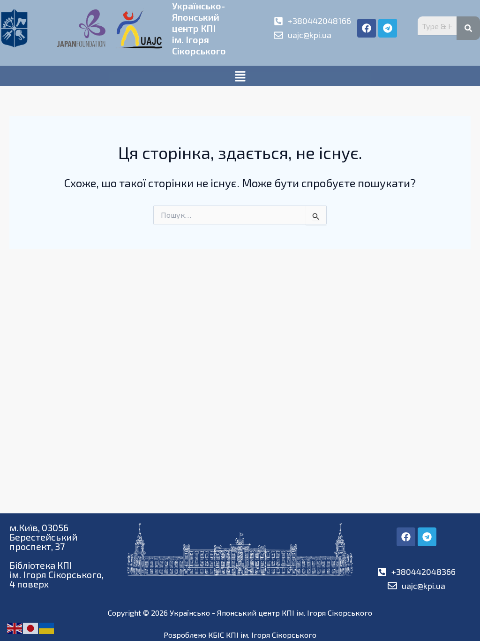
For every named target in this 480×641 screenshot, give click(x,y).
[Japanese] (31, 627)
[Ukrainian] (47, 627)
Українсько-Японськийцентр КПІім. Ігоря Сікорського (199, 28)
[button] (240, 76)
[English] (15, 627)
